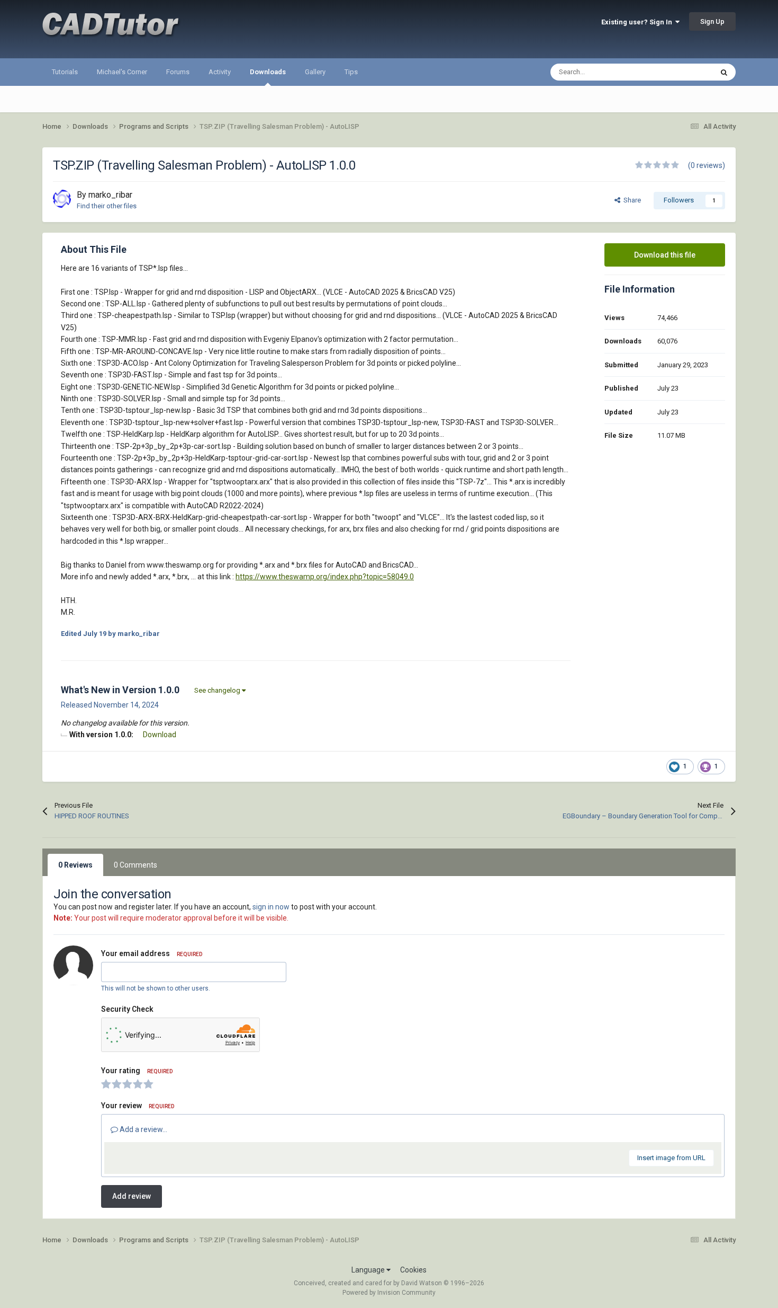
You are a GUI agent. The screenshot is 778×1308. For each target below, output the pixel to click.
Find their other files (107, 206)
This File (686, 72)
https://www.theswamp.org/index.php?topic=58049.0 (325, 576)
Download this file (664, 255)
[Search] (724, 72)
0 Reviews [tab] (75, 865)
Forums (177, 72)
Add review (131, 1196)
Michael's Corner (122, 72)
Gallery (315, 72)
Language (368, 1270)
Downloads (268, 72)
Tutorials (65, 72)
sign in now (271, 907)
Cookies (413, 1270)
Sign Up (712, 21)
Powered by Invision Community (389, 1292)
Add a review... (142, 1129)
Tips (351, 72)
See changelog (218, 690)
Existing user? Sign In (638, 22)
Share (630, 200)
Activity (220, 72)
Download (159, 734)
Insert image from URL (671, 1158)
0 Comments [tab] (135, 865)
